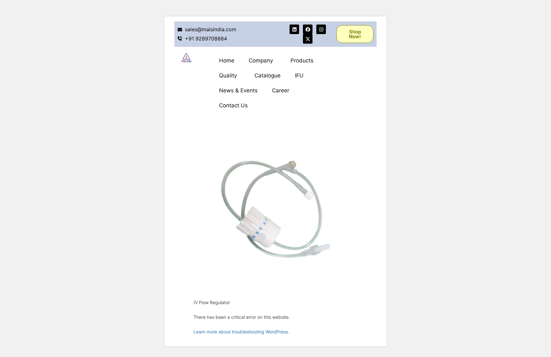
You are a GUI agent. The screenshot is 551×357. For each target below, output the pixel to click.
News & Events (238, 90)
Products (301, 60)
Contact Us (233, 105)
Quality (228, 75)
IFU (299, 75)
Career (280, 90)
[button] (262, 60)
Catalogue (267, 75)
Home (226, 60)
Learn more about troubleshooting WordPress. (241, 331)
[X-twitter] (307, 39)
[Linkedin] (294, 29)
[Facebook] (307, 29)
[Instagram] (321, 29)
